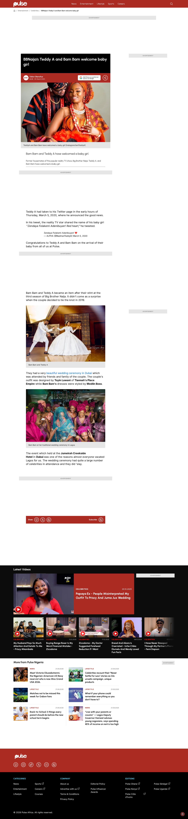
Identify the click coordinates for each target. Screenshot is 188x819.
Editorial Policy (98, 784)
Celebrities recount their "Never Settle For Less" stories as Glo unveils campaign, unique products (101, 677)
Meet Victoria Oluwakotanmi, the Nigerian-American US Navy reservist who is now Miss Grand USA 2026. (46, 677)
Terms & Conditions (69, 794)
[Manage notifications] (183, 814)
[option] (28, 636)
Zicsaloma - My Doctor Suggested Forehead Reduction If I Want (91, 646)
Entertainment (86, 4)
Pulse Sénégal (160, 784)
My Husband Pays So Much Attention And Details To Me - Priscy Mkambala (27, 646)
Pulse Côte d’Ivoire (130, 795)
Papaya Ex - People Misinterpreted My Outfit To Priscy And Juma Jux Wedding (103, 596)
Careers (121, 4)
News (73, 4)
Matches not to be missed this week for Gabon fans (45, 695)
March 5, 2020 (80, 236)
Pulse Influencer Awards (98, 790)
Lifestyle (100, 4)
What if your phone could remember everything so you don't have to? (100, 696)
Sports (111, 4)
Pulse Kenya (131, 789)
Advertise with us (68, 789)
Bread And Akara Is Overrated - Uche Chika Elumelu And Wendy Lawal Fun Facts (125, 648)
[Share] (105, 77)
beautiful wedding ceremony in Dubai (69, 373)
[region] (94, 636)
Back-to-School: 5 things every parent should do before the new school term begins (46, 714)
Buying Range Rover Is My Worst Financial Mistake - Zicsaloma (59, 646)
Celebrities (35, 11)
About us (64, 784)
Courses (39, 794)
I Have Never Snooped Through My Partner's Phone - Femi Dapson (158, 646)
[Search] (172, 4)
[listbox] (94, 636)
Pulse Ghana (131, 784)
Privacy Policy (67, 799)
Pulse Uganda (160, 789)
